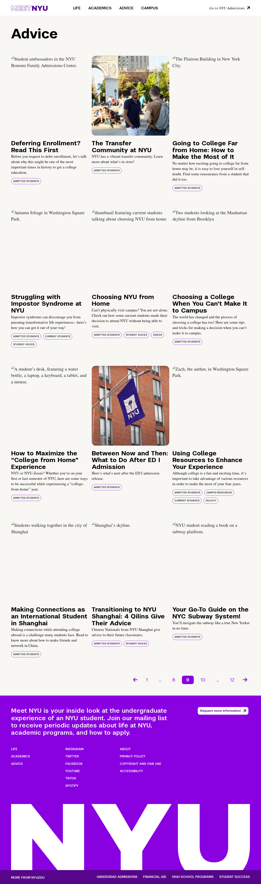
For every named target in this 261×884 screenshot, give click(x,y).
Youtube (72, 771)
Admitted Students (26, 181)
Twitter (72, 756)
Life (77, 8)
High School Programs (193, 876)
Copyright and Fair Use (140, 764)
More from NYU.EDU (28, 878)
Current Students (57, 336)
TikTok (70, 778)
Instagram (74, 749)
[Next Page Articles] (245, 679)
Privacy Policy (132, 756)
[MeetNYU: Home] (29, 8)
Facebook (74, 764)
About (125, 749)
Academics (100, 8)
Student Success (234, 876)
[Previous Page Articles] (134, 679)
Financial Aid (154, 876)
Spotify (72, 786)
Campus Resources (219, 492)
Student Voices (23, 344)
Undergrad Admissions (117, 876)
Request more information (220, 711)
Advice (126, 8)
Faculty (211, 500)
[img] (50, 96)
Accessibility (131, 771)
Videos (157, 334)
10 (202, 680)
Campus (149, 8)
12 (232, 680)
